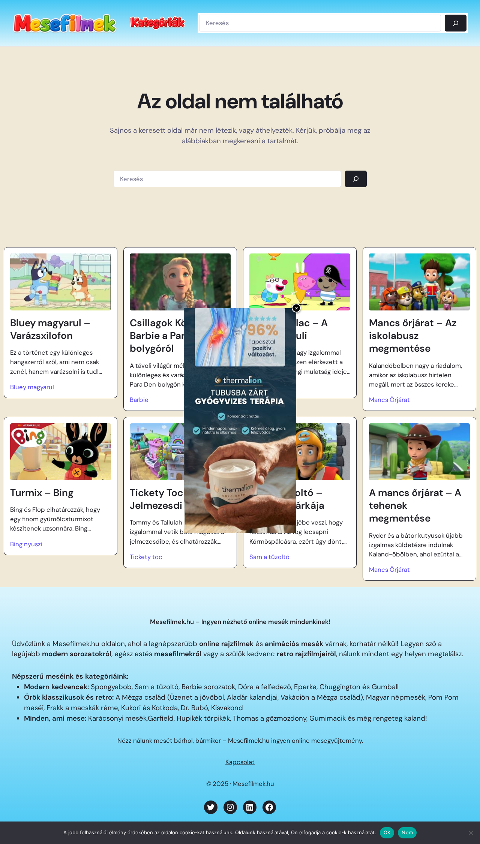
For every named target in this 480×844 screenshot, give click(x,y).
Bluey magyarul (32, 387)
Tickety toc (146, 557)
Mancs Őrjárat (389, 400)
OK (387, 832)
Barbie (139, 400)
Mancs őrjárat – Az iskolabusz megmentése (412, 335)
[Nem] (470, 833)
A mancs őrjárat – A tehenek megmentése (415, 505)
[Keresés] (455, 23)
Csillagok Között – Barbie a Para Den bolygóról (172, 335)
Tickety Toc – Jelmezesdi (161, 499)
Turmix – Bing (42, 492)
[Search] (356, 179)
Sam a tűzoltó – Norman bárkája (286, 499)
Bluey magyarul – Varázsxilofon (50, 329)
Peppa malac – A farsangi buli (288, 329)
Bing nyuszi (26, 544)
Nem (407, 832)
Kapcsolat (240, 762)
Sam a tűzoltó (269, 557)
